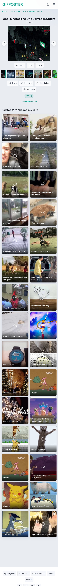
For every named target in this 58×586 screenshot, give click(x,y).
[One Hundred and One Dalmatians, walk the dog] (20, 74)
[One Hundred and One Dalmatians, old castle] (29, 74)
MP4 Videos (40, 573)
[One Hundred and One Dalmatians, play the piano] (47, 74)
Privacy (29, 579)
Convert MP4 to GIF (29, 101)
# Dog (29, 96)
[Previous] (4, 43)
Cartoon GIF (15, 11)
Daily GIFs (11, 573)
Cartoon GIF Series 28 (32, 11)
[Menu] (54, 4)
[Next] (53, 43)
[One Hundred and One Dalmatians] (38, 74)
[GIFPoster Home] (13, 4)
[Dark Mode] (48, 4)
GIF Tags (25, 573)
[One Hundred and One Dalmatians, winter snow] (11, 74)
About (51, 573)
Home (4, 11)
